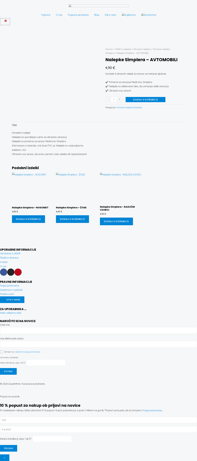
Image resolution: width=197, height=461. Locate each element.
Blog (96, 14)
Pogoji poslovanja (152, 410)
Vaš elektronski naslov (12, 338)
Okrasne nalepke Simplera (129, 107)
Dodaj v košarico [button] (28, 219)
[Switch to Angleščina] (128, 15)
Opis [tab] (14, 125)
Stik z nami (110, 14)
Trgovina (45, 14)
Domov (109, 49)
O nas (59, 14)
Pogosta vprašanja (78, 14)
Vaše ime (5, 324)
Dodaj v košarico (145, 99)
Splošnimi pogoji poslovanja (28, 352)
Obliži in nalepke (123, 49)
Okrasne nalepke (142, 49)
